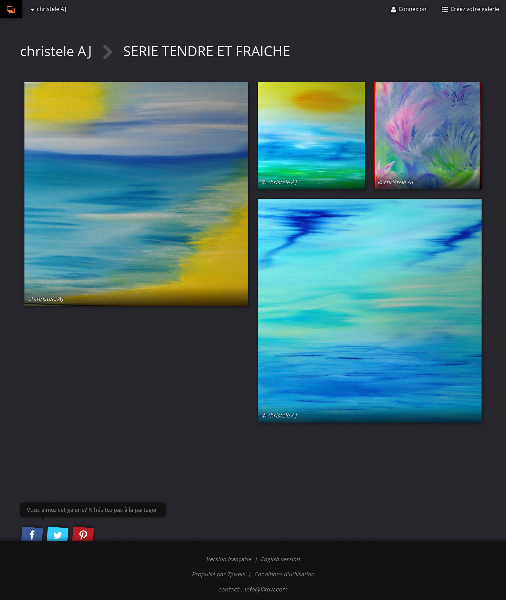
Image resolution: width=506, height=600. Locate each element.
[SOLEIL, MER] (311, 135)
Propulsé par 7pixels (218, 574)
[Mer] (370, 311)
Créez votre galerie (474, 9)
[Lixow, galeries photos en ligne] (11, 9)
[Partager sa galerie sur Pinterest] (83, 535)
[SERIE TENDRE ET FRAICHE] (136, 194)
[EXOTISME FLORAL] (428, 135)
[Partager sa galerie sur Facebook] (32, 535)
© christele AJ (45, 298)
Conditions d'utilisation (284, 574)
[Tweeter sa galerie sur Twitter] (57, 535)
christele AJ (57, 50)
